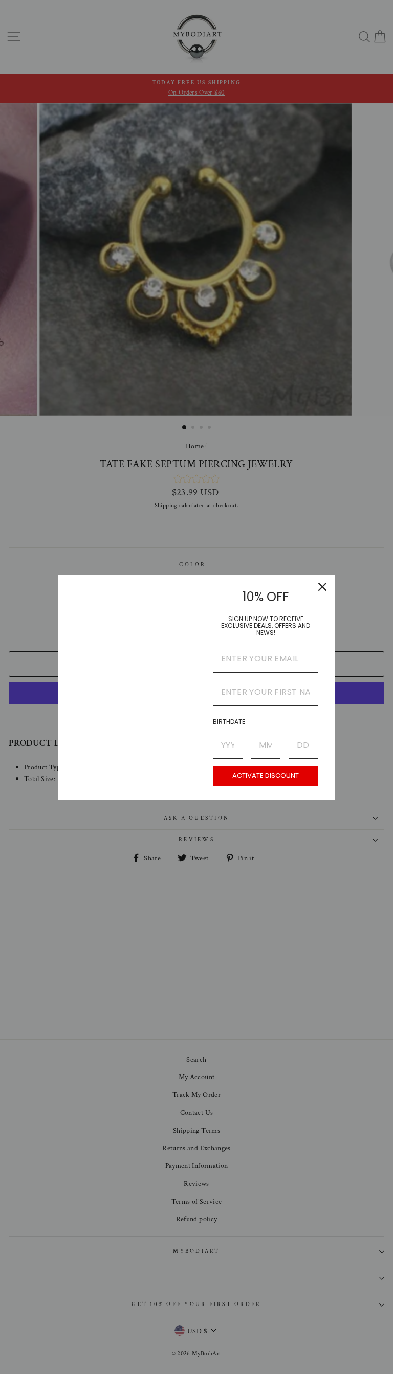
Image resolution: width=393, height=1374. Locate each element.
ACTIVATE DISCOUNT (265, 776)
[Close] (322, 587)
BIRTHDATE (229, 721)
